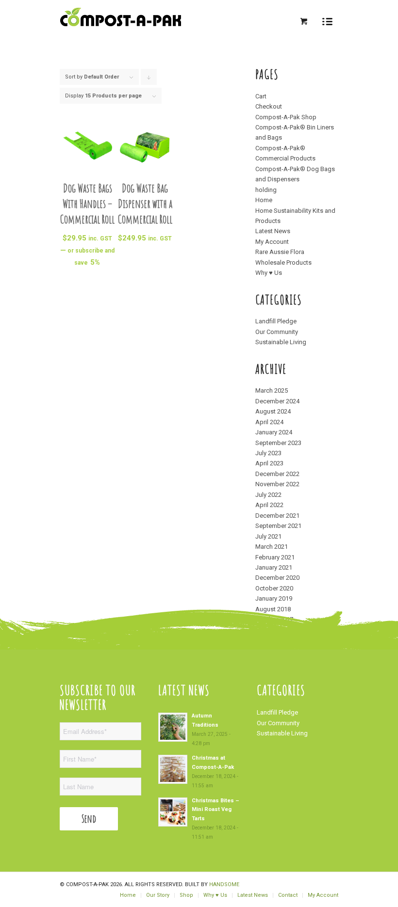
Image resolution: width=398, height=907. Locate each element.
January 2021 (273, 567)
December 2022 (277, 473)
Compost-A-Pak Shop (285, 117)
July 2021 (268, 536)
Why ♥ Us (268, 272)
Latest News (272, 231)
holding (266, 189)
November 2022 (277, 484)
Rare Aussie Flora (279, 251)
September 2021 (278, 525)
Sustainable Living (280, 342)
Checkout (268, 106)
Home (263, 200)
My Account (272, 241)
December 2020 (277, 577)
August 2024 (273, 411)
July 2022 (268, 494)
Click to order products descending (149, 79)
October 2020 (274, 588)
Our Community (276, 331)
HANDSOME (224, 884)
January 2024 (273, 432)
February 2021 (275, 557)
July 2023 (268, 453)
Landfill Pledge (276, 321)
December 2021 (277, 515)
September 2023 (278, 442)
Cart (260, 96)
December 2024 (277, 401)
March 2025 (271, 390)
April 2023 (269, 463)
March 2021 (271, 546)
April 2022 (269, 505)
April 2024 (269, 422)
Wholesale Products (283, 262)
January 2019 (273, 598)
